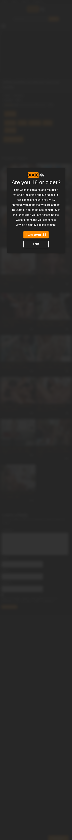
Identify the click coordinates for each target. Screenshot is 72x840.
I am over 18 (36, 235)
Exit (36, 244)
